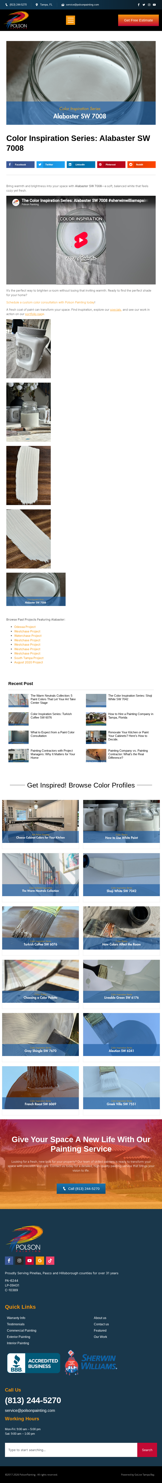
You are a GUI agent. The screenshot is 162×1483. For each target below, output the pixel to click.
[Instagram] (149, 4)
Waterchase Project (27, 636)
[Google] (40, 1260)
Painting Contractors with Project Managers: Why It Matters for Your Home (53, 754)
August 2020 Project (28, 662)
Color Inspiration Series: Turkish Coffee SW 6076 (51, 715)
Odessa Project (25, 627)
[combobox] (71, 1450)
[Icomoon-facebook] (138, 4)
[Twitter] (143, 4)
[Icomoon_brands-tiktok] (50, 1260)
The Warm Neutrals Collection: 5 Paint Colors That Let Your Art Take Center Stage (53, 699)
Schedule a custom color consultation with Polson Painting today (50, 302)
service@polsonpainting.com (30, 1410)
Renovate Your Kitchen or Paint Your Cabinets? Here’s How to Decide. (128, 736)
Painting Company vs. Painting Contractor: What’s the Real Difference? (128, 754)
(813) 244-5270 (33, 1400)
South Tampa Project (28, 658)
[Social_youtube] (154, 4)
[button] (70, 20)
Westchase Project (27, 631)
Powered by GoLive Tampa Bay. (138, 1474)
